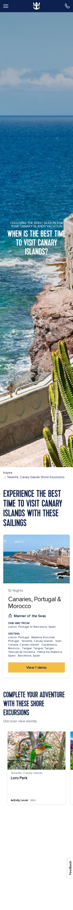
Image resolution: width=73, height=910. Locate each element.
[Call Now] (67, 6)
